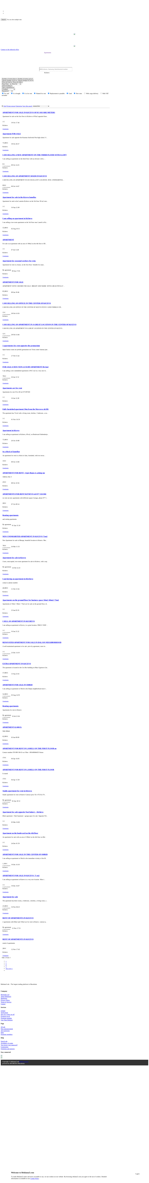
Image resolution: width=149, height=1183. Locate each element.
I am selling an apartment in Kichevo (17, 218)
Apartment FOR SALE (12, 134)
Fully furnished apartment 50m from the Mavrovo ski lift (26, 409)
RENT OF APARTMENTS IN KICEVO (18, 918)
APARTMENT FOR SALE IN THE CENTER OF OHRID (25, 854)
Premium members (6, 1034)
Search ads (4, 1041)
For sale (6, 93)
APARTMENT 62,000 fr (12, 727)
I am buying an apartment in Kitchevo (18, 579)
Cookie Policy (34, 1178)
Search (4, 19)
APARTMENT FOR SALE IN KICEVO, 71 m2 (21, 876)
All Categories (5, 1031)
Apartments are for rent (12, 388)
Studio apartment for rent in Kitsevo (17, 791)
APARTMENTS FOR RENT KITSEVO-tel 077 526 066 (24, 494)
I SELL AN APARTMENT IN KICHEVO (19, 621)
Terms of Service (6, 1002)
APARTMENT (8, 240)
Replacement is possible (57, 93)
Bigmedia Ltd (5, 995)
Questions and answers (8, 1049)
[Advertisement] (56, 100)
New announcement (7, 1029)
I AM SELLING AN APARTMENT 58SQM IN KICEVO (25, 176)
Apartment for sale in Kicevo (14, 558)
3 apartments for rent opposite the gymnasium (21, 346)
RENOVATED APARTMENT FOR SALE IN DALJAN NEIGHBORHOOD (32, 642)
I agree (137, 1174)
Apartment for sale (10, 897)
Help (2, 1032)
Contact (3, 1004)
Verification (4, 1012)
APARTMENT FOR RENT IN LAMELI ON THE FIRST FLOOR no (30, 748)
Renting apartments (11, 515)
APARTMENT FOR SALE (13, 282)
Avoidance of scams (7, 1043)
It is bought (16, 93)
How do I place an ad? (8, 1014)
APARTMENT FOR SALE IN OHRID (18, 685)
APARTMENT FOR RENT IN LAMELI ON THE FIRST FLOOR (28, 770)
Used (70, 93)
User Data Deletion (7, 1020)
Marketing (4, 998)
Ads (5, 106)
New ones (78, 93)
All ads (3, 1027)
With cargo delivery (92, 93)
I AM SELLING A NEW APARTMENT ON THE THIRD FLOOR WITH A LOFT (35, 155)
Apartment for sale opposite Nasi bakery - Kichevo (23, 812)
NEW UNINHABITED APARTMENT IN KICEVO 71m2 (25, 536)
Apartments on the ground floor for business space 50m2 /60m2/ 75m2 (31, 600)
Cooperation (4, 1047)
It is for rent (28, 93)
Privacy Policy (5, 1000)
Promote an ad (5, 1016)
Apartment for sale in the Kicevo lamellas (19, 197)
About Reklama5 (6, 996)
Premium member (6, 1018)
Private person (10, 106)
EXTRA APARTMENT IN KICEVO (17, 664)
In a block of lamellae (11, 452)
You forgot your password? (9, 1045)
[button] (51, 52)
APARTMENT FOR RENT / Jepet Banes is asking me (24, 473)
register (3, 1011)
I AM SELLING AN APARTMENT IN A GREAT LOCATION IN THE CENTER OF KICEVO (39, 324)
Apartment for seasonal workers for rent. (19, 261)
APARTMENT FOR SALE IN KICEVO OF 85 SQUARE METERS (29, 112)
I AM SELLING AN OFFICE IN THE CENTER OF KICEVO (27, 303)
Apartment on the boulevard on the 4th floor (20, 833)
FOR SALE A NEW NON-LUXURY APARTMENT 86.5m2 (26, 367)
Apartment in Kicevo (11, 430)
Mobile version (23, 1061)
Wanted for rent (41, 93)
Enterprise (19, 106)
